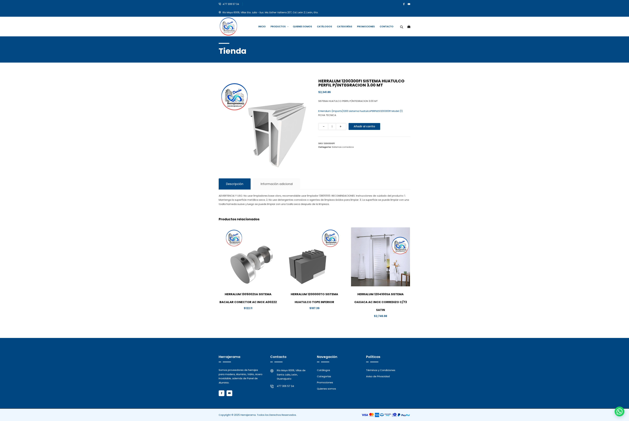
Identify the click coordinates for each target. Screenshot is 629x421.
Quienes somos (326, 388)
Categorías (324, 376)
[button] (619, 411)
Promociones (325, 382)
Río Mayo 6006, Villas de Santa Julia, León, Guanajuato (291, 374)
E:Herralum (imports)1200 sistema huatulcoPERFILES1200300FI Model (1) (360, 111)
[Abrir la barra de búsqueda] (401, 26)
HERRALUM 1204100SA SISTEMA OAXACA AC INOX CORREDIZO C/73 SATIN (380, 302)
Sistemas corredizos (343, 147)
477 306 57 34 (231, 4)
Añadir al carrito (364, 126)
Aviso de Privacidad (378, 376)
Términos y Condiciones (380, 370)
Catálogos (323, 370)
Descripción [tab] (234, 184)
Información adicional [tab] (277, 184)
